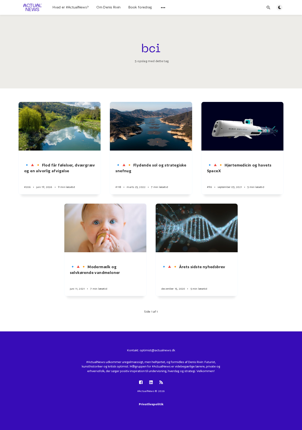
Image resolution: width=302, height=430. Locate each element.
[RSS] (161, 382)
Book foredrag (140, 7)
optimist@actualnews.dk (157, 350)
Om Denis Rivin (108, 7)
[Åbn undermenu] (163, 7)
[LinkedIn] (151, 382)
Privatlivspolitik (151, 404)
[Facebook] (141, 382)
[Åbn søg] (268, 7)
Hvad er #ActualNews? (71, 7)
